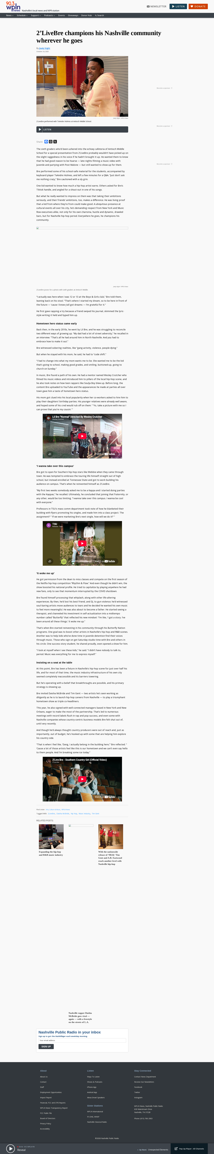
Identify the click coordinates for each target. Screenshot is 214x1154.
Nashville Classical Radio (97, 1122)
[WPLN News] (13, 6)
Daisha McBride (62, 813)
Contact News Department (145, 1077)
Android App (92, 1092)
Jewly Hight (44, 48)
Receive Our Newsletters (144, 1082)
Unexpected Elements (158, 1149)
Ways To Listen (93, 1077)
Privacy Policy (45, 1123)
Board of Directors (47, 1118)
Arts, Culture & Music (53, 810)
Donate (200, 6)
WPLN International (95, 1111)
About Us (44, 1077)
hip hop (74, 813)
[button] (178, 6)
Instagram (138, 1097)
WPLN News (66, 810)
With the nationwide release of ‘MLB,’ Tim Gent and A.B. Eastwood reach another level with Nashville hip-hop (110, 858)
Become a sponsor (164, 88)
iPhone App (91, 1087)
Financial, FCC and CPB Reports (53, 1103)
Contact (43, 1082)
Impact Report (46, 1097)
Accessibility (45, 1129)
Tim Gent (95, 813)
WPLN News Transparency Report (54, 1108)
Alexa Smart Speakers (96, 1097)
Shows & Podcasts (94, 1082)
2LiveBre (51, 813)
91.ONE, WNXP (93, 1117)
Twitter (137, 1092)
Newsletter (158, 6)
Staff (42, 1087)
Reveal (21, 1150)
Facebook (138, 1087)
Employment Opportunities (51, 1092)
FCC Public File (46, 1113)
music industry (84, 813)
